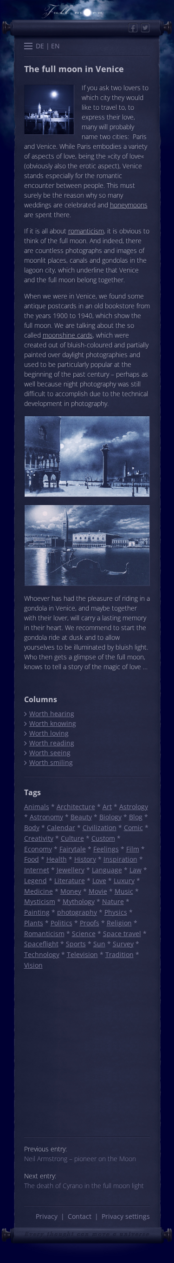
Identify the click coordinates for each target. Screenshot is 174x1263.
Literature (69, 880)
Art (107, 806)
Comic (133, 827)
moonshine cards (68, 335)
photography (77, 912)
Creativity (38, 838)
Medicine (38, 891)
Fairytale (72, 848)
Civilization (99, 827)
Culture (72, 838)
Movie (98, 891)
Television (82, 954)
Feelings (106, 848)
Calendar (61, 827)
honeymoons (129, 204)
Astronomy (46, 816)
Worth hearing (51, 713)
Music (124, 891)
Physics (115, 912)
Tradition (119, 954)
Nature (113, 901)
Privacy (47, 1216)
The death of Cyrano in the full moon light (84, 1185)
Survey (123, 943)
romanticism (86, 230)
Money (70, 891)
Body (31, 827)
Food (31, 859)
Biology (110, 816)
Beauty (81, 816)
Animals (36, 806)
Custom (103, 838)
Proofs (89, 922)
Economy (38, 848)
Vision (33, 965)
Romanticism (44, 933)
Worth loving (48, 733)
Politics (61, 922)
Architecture (76, 806)
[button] (28, 47)
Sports (76, 943)
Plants (33, 922)
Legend (35, 880)
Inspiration (120, 859)
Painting (37, 912)
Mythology (79, 901)
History (85, 859)
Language (107, 869)
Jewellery (70, 869)
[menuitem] (40, 46)
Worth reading (51, 742)
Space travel (122, 933)
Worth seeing (49, 752)
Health (56, 859)
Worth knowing (52, 723)
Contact (79, 1216)
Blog (135, 816)
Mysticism (39, 901)
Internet (36, 869)
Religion (119, 922)
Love (99, 880)
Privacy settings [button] (126, 1216)
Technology (41, 954)
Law (135, 869)
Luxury (124, 880)
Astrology (133, 806)
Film (132, 848)
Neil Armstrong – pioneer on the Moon (80, 1158)
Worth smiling (50, 762)
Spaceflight (41, 943)
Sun (99, 943)
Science (84, 933)
